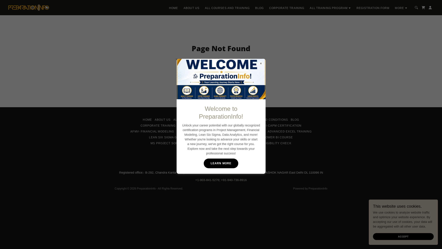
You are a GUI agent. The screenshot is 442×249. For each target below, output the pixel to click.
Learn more (221, 163)
